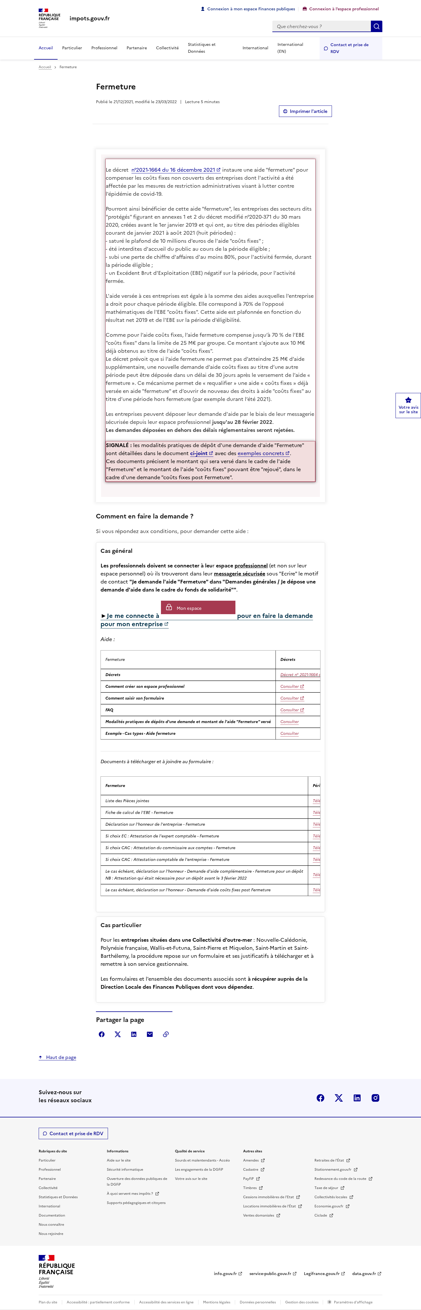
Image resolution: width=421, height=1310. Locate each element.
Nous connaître (51, 1224)
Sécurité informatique (125, 1169)
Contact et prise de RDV (349, 48)
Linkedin (357, 1098)
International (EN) (290, 48)
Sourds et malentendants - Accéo (202, 1160)
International (255, 48)
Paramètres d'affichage (353, 1302)
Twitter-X (339, 1098)
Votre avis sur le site (191, 1178)
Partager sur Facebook (101, 1034)
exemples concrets (261, 453)
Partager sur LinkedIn (133, 1034)
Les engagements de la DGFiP (199, 1169)
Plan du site (48, 1302)
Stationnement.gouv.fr (333, 1169)
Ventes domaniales (259, 1215)
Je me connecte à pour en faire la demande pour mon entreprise (207, 620)
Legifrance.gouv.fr (322, 1274)
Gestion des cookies (302, 1302)
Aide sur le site (119, 1160)
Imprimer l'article (308, 111)
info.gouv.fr (225, 1274)
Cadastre (251, 1169)
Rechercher (376, 26)
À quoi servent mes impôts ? (130, 1193)
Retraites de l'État (329, 1160)
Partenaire (137, 48)
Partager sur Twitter (117, 1034)
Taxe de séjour (326, 1187)
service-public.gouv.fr (270, 1274)
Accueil (46, 48)
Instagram (375, 1098)
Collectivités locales (331, 1197)
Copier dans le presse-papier (166, 1034)
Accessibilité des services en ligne (166, 1302)
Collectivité (167, 48)
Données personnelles (258, 1302)
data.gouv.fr (364, 1274)
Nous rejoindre (51, 1233)
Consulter (289, 687)
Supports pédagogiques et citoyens (136, 1202)
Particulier (72, 48)
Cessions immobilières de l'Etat (269, 1197)
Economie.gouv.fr (329, 1206)
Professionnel (104, 48)
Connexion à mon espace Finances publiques (251, 9)
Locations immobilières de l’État (270, 1206)
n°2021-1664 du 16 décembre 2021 (173, 170)
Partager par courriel (150, 1034)
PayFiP (249, 1178)
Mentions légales (216, 1302)
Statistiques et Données (202, 48)
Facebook (320, 1098)
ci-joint (199, 453)
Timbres (250, 1187)
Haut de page (60, 1057)
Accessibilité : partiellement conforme (98, 1302)
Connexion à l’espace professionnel (344, 9)
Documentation (52, 1215)
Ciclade (321, 1215)
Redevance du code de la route (340, 1178)
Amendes (251, 1160)
